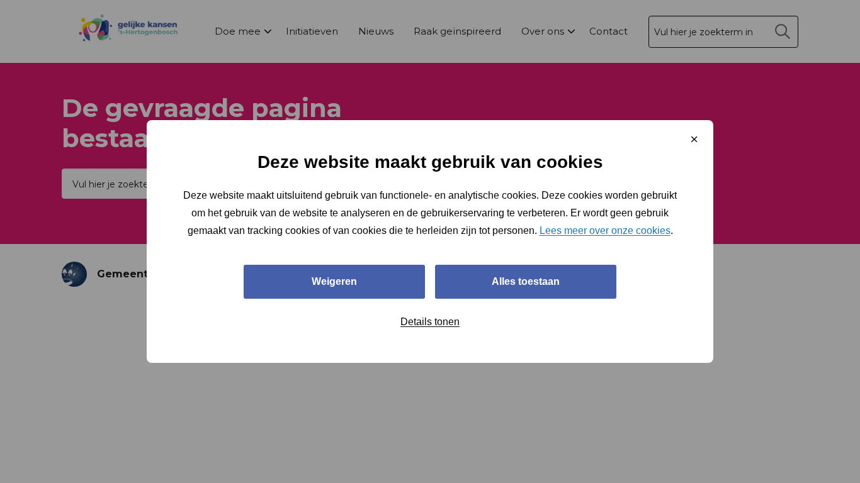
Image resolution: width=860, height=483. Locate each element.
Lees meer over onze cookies (605, 230)
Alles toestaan (526, 281)
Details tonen (430, 321)
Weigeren (334, 281)
